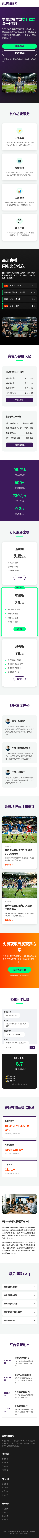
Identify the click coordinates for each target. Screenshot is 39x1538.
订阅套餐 (5, 1484)
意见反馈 (5, 1495)
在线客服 (5, 1519)
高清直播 (5, 1459)
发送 (32, 1047)
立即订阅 (19, 629)
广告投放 (5, 1509)
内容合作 (5, 1512)
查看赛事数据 (20, 53)
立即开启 (19, 577)
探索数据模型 (20, 445)
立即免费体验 (20, 46)
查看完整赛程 (20, 400)
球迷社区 (5, 1470)
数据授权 (5, 1516)
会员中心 (5, 1491)
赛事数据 (5, 1463)
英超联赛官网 (9, 3)
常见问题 (5, 1487)
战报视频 (5, 1466)
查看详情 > (9, 865)
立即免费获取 (19, 970)
